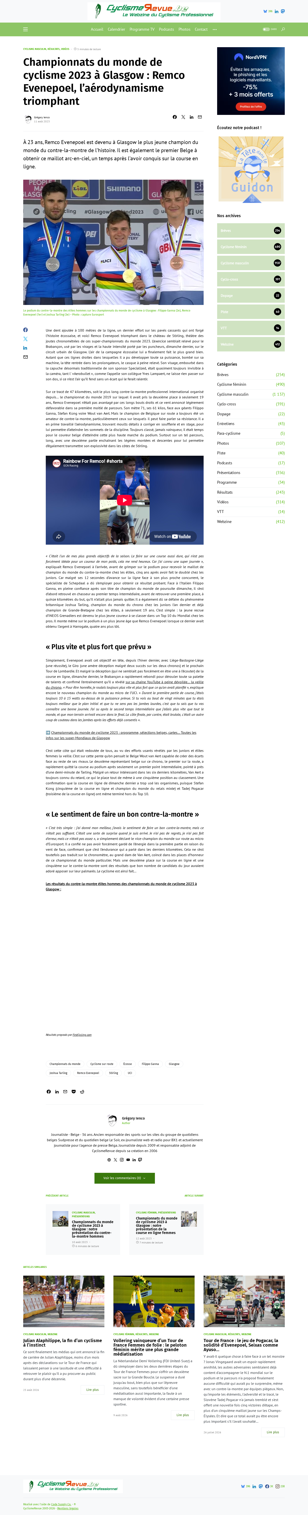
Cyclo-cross (226, 404)
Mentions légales (67, 1508)
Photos (223, 443)
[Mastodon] (283, 11)
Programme (227, 482)
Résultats (54, 49)
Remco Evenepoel (88, 1073)
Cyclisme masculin (34, 49)
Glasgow (174, 1064)
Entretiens (225, 423)
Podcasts (224, 462)
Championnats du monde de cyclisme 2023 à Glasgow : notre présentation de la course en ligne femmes (156, 1226)
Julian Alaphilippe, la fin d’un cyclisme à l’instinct (62, 1342)
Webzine (224, 521)
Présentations (81, 1216)
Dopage (223, 413)
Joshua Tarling (58, 1073)
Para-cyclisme (228, 433)
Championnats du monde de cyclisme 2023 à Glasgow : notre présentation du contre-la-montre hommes (92, 1229)
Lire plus (92, 1390)
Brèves (223, 374)
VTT (220, 511)
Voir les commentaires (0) (122, 1178)
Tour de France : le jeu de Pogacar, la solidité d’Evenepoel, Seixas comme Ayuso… (241, 1345)
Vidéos (65, 49)
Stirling (113, 1073)
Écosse (127, 1064)
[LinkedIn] (276, 11)
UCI (130, 1073)
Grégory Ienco (42, 117)
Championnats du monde (65, 1064)
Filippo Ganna (150, 1064)
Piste (221, 452)
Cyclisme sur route (101, 1064)
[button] (25, 29)
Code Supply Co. (61, 1504)
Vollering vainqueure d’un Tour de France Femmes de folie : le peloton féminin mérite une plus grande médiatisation (150, 1347)
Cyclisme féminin (146, 1212)
